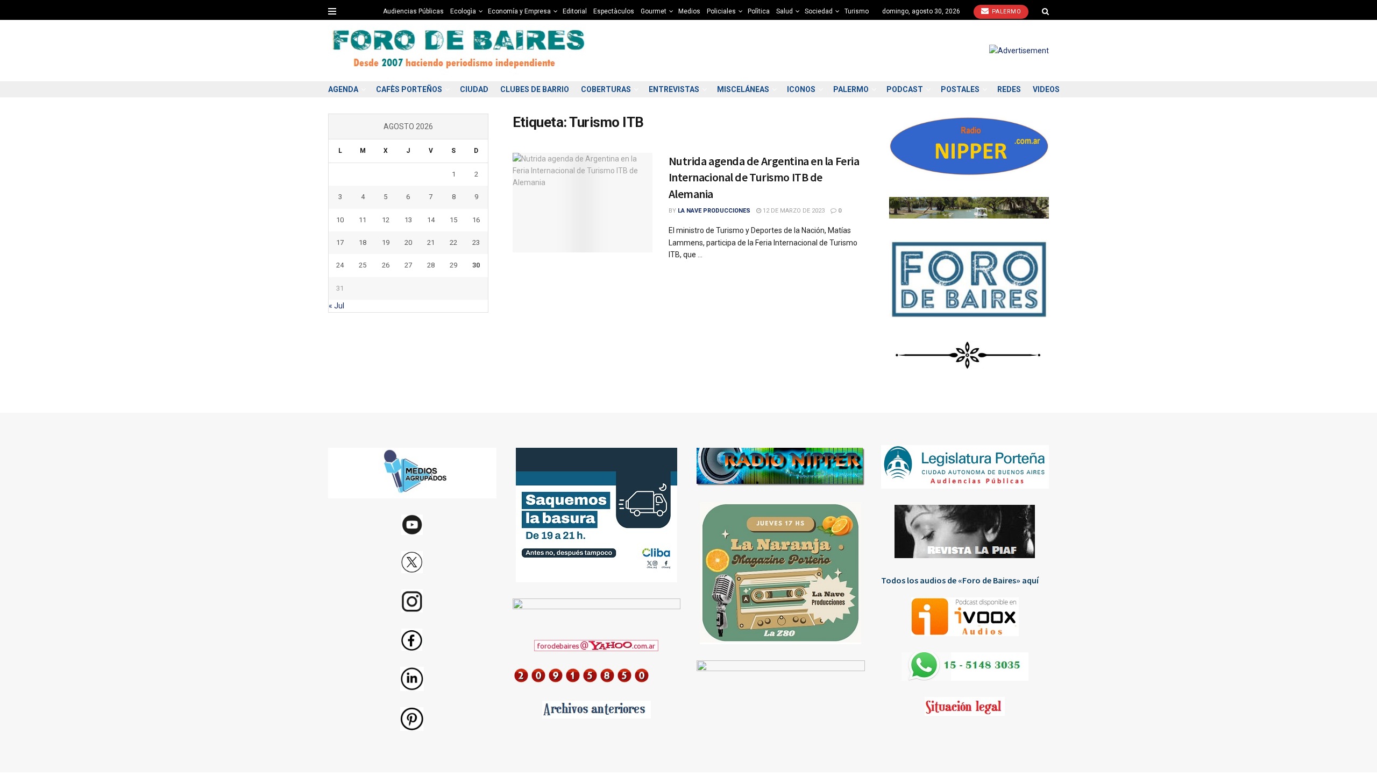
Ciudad (474, 89)
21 (431, 242)
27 (408, 265)
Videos (1046, 89)
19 (385, 242)
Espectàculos (613, 11)
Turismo (856, 11)
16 (476, 220)
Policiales (721, 11)
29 (453, 265)
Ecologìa (463, 11)
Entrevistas (674, 89)
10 (340, 220)
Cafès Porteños (409, 89)
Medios (689, 11)
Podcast (904, 89)
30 (476, 265)
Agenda (343, 89)
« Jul (336, 305)
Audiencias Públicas (413, 11)
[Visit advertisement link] (1019, 50)
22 (453, 242)
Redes (1009, 89)
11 (362, 220)
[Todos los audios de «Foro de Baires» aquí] (965, 616)
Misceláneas (743, 89)
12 (385, 220)
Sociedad (819, 11)
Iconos (801, 89)
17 (340, 242)
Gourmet (653, 11)
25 (362, 265)
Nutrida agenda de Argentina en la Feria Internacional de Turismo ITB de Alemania (764, 177)
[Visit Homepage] (460, 51)
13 (408, 220)
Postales (960, 89)
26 (385, 265)
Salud (784, 11)
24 (340, 265)
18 (362, 242)
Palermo (1005, 11)
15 (453, 220)
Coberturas (606, 89)
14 (431, 220)
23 (476, 242)
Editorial (575, 11)
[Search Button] (1045, 11)
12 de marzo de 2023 (793, 210)
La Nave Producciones (714, 210)
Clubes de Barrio (534, 89)
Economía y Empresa (519, 11)
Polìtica (759, 11)
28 (431, 265)
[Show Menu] (332, 11)
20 (408, 242)
